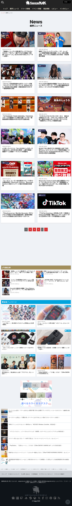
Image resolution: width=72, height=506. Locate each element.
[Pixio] (36, 406)
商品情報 (46, 8)
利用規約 (35, 474)
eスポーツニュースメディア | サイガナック (36, 495)
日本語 (66, 2)
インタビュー (64, 8)
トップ (5, 8)
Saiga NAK (36, 3)
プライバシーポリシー (47, 474)
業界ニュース (14, 8)
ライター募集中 (60, 474)
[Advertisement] (36, 248)
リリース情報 (25, 8)
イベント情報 (36, 8)
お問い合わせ (26, 474)
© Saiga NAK (36, 501)
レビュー (55, 8)
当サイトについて (14, 474)
